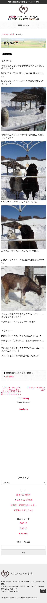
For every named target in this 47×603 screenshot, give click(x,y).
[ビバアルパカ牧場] (23, 9)
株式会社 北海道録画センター (23, 505)
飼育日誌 (10, 377)
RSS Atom (23, 533)
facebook (23, 409)
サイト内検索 (23, 542)
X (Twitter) (23, 398)
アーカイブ (23, 477)
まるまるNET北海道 (23, 500)
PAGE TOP (43, 590)
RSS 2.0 (23, 528)
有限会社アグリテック (23, 510)
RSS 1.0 (23, 523)
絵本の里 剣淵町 (23, 495)
